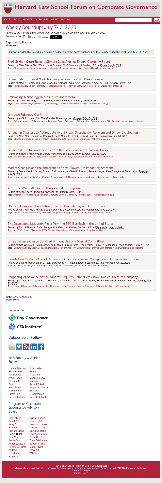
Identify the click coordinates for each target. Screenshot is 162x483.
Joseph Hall (35, 421)
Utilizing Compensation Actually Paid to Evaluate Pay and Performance (57, 206)
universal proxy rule (103, 156)
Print (33, 37)
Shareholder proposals (111, 86)
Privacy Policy (81, 473)
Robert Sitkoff (36, 384)
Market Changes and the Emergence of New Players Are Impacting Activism (60, 168)
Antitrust (27, 265)
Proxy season (74, 86)
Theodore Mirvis (38, 434)
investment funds (83, 265)
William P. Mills (37, 427)
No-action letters (36, 86)
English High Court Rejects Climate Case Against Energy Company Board (59, 62)
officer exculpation (51, 139)
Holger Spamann (38, 387)
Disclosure (36, 139)
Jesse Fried (14, 390)
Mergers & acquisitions (133, 121)
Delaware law (83, 121)
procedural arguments (56, 86)
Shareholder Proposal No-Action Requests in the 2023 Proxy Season (55, 79)
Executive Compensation (53, 212)
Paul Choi (13, 437)
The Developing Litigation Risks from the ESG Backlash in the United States (61, 224)
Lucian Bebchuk (17, 368)
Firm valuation (97, 248)
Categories (41, 19)
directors (37, 177)
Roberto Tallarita (38, 397)
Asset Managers (40, 265)
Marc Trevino (36, 447)
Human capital (20, 86)
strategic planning (88, 103)
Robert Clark (15, 371)
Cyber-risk (37, 103)
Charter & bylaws (22, 139)
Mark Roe (34, 381)
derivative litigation (59, 68)
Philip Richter (36, 437)
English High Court (93, 68)
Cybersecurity (50, 103)
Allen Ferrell (15, 387)
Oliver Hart (14, 394)
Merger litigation (49, 156)
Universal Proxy (108, 139)
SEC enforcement (90, 86)
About (16, 19)
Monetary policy (100, 265)
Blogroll (66, 19)
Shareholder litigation (96, 230)
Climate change (21, 68)
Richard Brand (16, 431)
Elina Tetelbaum (38, 440)
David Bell (14, 421)
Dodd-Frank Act (32, 212)
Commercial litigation (39, 68)
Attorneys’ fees (20, 195)
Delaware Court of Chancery (61, 121)
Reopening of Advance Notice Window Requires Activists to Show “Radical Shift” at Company (73, 277)
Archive (27, 19)
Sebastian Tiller (37, 443)
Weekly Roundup (22, 42)
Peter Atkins (14, 418)
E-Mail (44, 37)
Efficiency (63, 103)
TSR (108, 212)
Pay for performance (76, 212)
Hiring (54, 19)
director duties (76, 68)
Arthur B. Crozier (17, 443)
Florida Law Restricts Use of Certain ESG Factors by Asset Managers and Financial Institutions (73, 259)
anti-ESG (18, 230)
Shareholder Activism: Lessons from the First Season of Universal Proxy (58, 150)
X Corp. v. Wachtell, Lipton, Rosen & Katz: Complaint (44, 188)
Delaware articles (22, 121)
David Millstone (37, 431)
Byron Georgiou (37, 418)
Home (6, 19)
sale (112, 195)
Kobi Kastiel (35, 368)
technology (103, 103)
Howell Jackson (16, 397)
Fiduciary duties (98, 121)
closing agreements (38, 195)
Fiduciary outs (114, 121)
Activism (17, 156)
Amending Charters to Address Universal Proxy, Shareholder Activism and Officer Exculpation (73, 132)
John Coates (15, 374)
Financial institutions (57, 230)
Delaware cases (39, 121)
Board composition (22, 177)
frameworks (108, 68)
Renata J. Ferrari (17, 447)
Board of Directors (22, 103)
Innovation (74, 103)
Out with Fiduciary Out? (24, 115)
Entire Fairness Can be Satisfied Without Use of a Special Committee (56, 241)
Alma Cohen (15, 378)
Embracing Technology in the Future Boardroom (41, 97)
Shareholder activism (90, 139)
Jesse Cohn (14, 440)
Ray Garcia (14, 456)
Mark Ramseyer (37, 378)
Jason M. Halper (38, 424)
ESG (44, 230)
